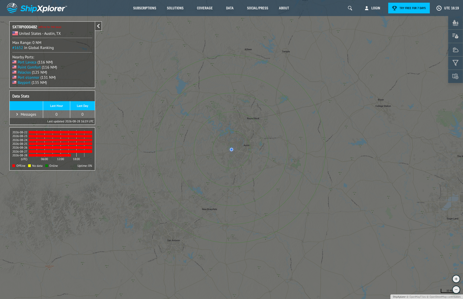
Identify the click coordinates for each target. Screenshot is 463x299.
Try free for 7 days (412, 8)
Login (375, 8)
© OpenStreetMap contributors (444, 296)
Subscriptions (144, 8)
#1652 (17, 47)
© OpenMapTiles (416, 296)
